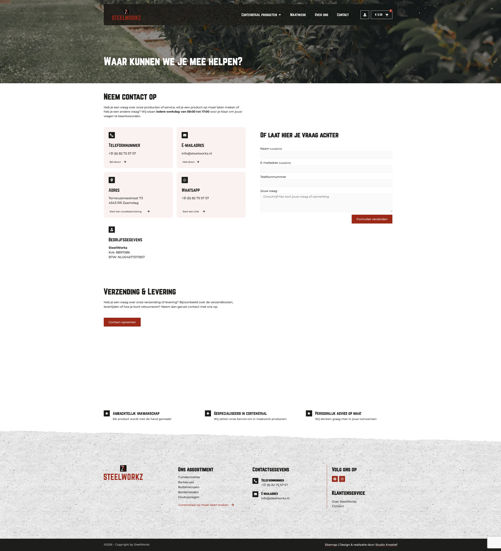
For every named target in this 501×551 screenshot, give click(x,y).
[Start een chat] (204, 211)
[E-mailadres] (255, 494)
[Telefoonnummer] (255, 481)
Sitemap (331, 544)
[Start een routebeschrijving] (148, 211)
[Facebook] (335, 479)
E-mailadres (275, 163)
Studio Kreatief (386, 544)
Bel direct (115, 161)
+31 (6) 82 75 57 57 (274, 485)
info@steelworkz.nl (275, 498)
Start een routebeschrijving (125, 211)
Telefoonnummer (273, 177)
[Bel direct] (125, 162)
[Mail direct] (198, 162)
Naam (271, 148)
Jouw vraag (268, 191)
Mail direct (189, 161)
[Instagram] (342, 479)
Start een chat (191, 211)
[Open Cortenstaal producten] (279, 14)
